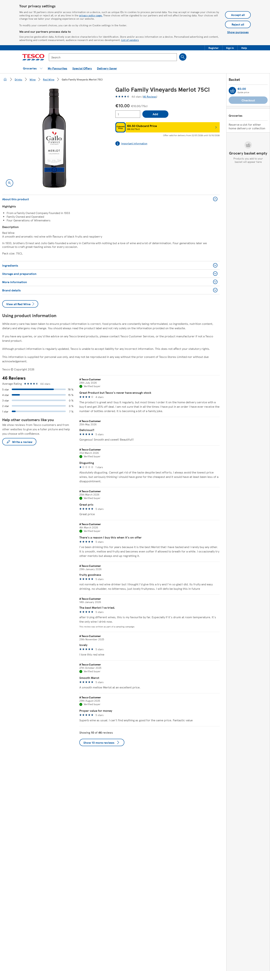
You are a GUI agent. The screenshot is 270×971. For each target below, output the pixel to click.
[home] (5, 79)
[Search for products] (182, 57)
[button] (213, 47)
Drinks (18, 79)
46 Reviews (149, 96)
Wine (33, 79)
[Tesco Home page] (33, 57)
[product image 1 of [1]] (54, 138)
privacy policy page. (90, 15)
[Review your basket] (232, 90)
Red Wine (48, 79)
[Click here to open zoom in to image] (9, 183)
